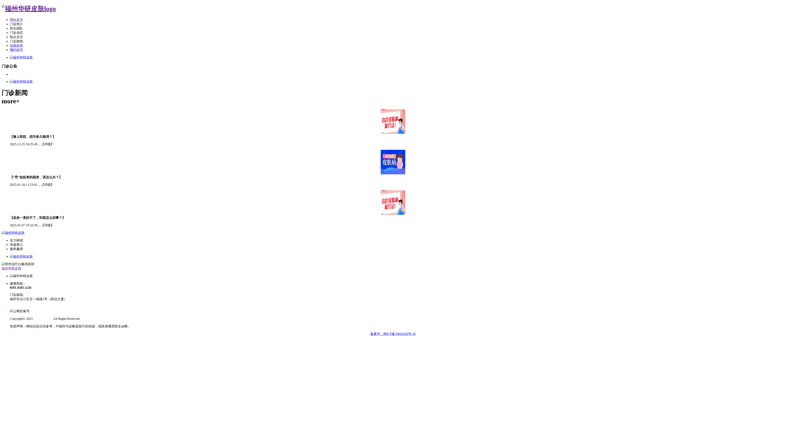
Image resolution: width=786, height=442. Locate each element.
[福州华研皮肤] (29, 8)
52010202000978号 (43, 311)
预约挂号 (16, 50)
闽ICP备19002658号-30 (26, 306)
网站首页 (16, 19)
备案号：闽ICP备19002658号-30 (393, 334)
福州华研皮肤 (11, 268)
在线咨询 (16, 45)
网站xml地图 (90, 318)
